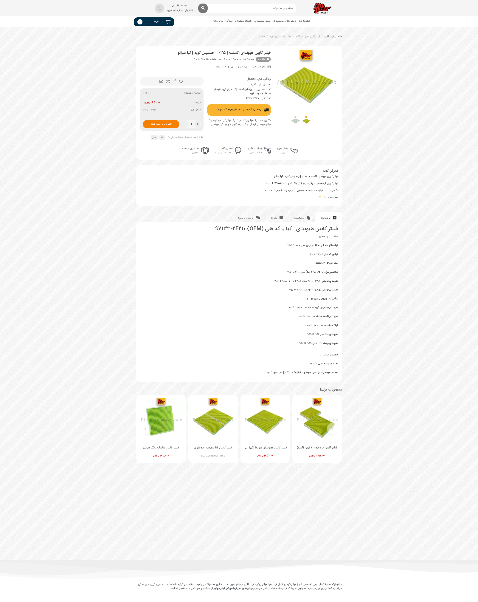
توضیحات (326, 218)
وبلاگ (229, 21)
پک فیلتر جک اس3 (247, 120)
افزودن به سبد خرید (161, 124)
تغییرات (161, 81)
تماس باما (218, 21)
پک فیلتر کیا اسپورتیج (224, 120)
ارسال (174, 81)
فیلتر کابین (329, 36)
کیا (222, 124)
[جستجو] (203, 8)
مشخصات (299, 218)
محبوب (181, 81)
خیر (154, 137)
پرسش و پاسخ (246, 218)
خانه (340, 36)
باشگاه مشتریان (243, 21)
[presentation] (282, 81)
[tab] (328, 217)
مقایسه (168, 81)
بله (162, 137)
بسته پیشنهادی (262, 21)
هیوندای (215, 124)
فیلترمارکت (304, 21)
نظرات (274, 218)
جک (246, 124)
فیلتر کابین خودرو (234, 124)
